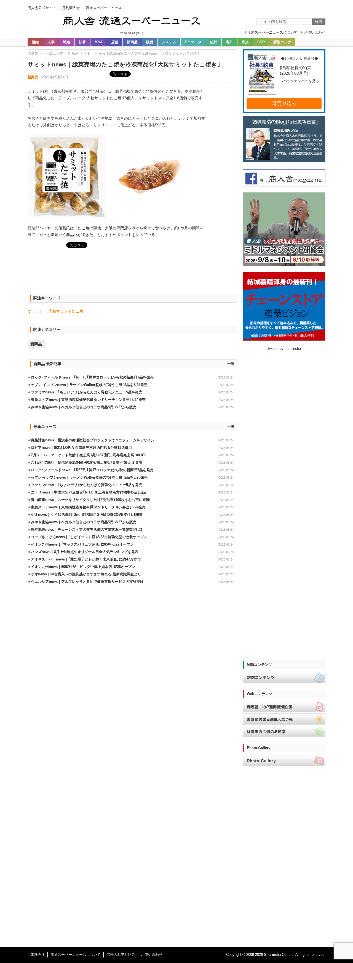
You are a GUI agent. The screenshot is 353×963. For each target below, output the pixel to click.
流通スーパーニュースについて (75, 955)
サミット (35, 311)
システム (169, 42)
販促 (149, 42)
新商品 (132, 42)
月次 (245, 42)
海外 (229, 42)
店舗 (114, 42)
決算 (82, 42)
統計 (213, 42)
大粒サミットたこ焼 (66, 311)
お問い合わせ (151, 955)
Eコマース (193, 42)
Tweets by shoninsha (284, 349)
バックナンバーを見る (301, 81)
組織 (35, 42)
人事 (51, 42)
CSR (261, 42)
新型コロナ (282, 42)
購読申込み (284, 103)
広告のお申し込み (120, 955)
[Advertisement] (132, 274)
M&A (99, 42)
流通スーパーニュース (45, 53)
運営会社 (37, 955)
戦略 (66, 42)
